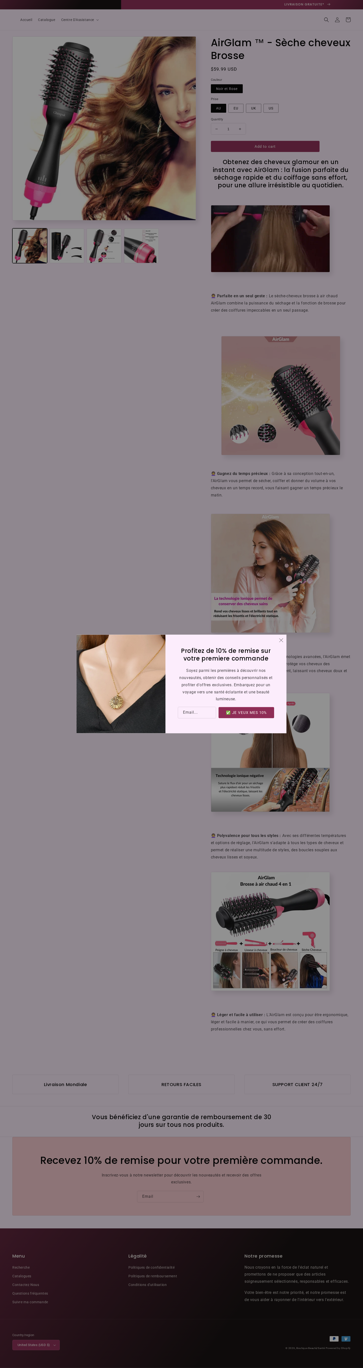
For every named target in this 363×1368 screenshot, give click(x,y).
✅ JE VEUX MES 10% (246, 712)
